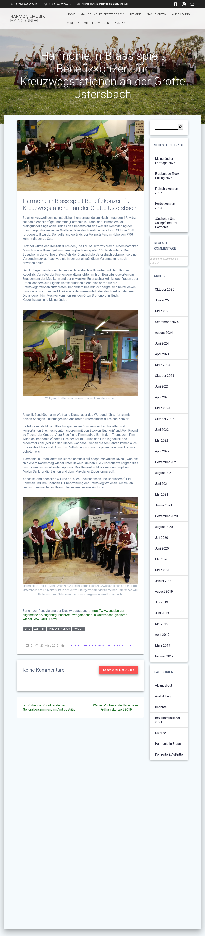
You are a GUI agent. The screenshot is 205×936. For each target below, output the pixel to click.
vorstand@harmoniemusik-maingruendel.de (105, 4)
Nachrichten (156, 14)
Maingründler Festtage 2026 (102, 14)
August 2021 (164, 473)
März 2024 (162, 365)
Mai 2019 (161, 624)
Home (71, 14)
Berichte (74, 645)
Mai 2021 (161, 494)
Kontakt (121, 22)
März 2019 (162, 645)
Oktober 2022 (164, 419)
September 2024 (167, 322)
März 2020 (162, 570)
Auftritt (39, 629)
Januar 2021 (163, 505)
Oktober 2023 (164, 376)
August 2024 (164, 333)
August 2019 (164, 591)
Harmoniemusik (27, 18)
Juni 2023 (162, 386)
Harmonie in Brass (59, 629)
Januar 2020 (163, 581)
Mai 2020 (161, 559)
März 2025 (162, 311)
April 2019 (162, 635)
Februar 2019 (164, 656)
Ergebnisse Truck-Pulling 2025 (167, 176)
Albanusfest (163, 685)
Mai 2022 (161, 440)
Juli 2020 (161, 538)
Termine (136, 14)
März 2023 (162, 408)
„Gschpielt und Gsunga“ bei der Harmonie (166, 223)
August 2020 (164, 527)
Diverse (160, 733)
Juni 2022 (162, 430)
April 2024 (162, 354)
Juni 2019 (162, 613)
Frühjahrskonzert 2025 (166, 191)
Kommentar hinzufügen (118, 670)
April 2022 (162, 451)
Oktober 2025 (164, 289)
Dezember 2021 (166, 462)
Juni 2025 (162, 300)
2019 (27, 629)
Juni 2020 (162, 548)
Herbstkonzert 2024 (165, 206)
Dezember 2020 (166, 516)
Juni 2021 (162, 484)
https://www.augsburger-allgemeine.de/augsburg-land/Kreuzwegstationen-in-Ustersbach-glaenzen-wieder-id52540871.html (75, 615)
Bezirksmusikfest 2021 (167, 720)
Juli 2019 (161, 602)
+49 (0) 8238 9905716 (26, 4)
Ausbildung (181, 14)
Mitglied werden (96, 22)
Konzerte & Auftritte (119, 645)
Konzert (79, 629)
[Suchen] (180, 127)
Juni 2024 (162, 343)
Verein (72, 22)
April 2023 (162, 397)
